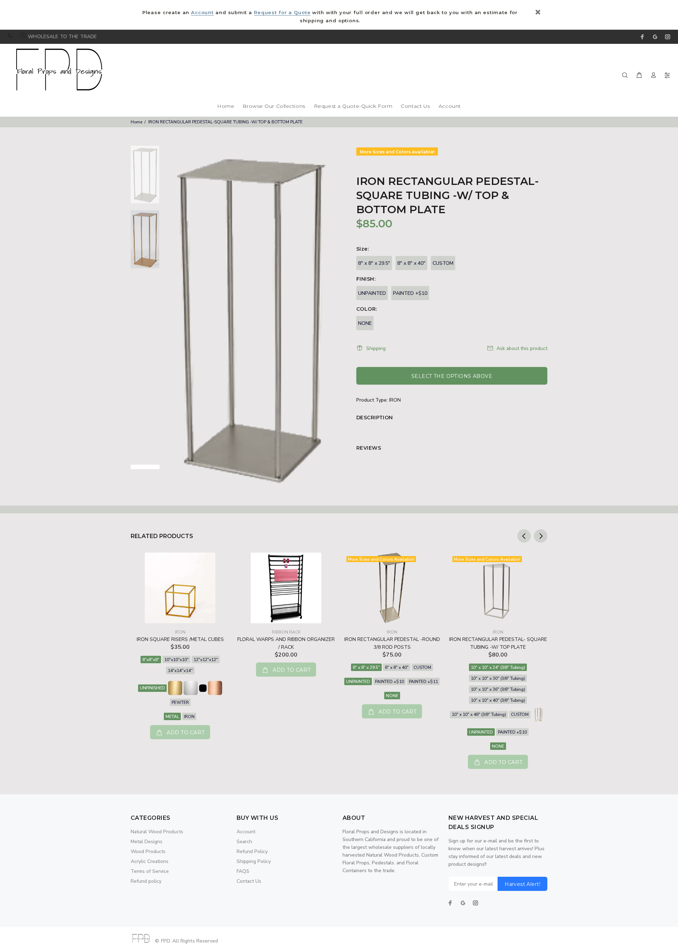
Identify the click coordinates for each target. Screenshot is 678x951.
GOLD (175, 688)
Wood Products (148, 851)
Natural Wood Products (157, 831)
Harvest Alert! (522, 884)
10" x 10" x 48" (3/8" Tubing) (479, 714)
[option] (145, 178)
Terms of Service (150, 871)
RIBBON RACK (286, 632)
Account (202, 12)
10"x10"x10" (176, 660)
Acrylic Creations (149, 861)
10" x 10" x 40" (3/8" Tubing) (498, 700)
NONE (365, 323)
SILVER (191, 688)
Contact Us (415, 106)
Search (244, 841)
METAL (172, 716)
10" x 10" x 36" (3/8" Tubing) (498, 689)
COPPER (215, 688)
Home (225, 106)
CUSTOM (443, 263)
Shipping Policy (254, 861)
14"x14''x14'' (180, 670)
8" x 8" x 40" (411, 263)
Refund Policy (252, 851)
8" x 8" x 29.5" (374, 263)
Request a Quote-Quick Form (353, 106)
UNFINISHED (152, 688)
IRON (395, 400)
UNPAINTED (372, 293)
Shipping (376, 348)
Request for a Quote (282, 12)
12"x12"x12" (206, 660)
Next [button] (540, 536)
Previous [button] (524, 536)
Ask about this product (521, 348)
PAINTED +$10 (410, 293)
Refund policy (146, 881)
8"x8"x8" (150, 660)
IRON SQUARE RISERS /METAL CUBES (180, 639)
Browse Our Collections (274, 106)
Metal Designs (146, 841)
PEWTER (180, 702)
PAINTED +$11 (423, 681)
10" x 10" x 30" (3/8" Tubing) (498, 678)
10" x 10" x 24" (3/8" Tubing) (498, 667)
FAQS (243, 871)
